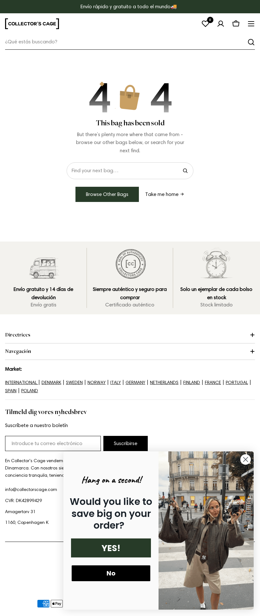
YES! (110, 548)
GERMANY (135, 382)
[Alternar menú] (251, 24)
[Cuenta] (220, 24)
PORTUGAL (237, 382)
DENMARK (51, 382)
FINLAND (191, 382)
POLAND (29, 390)
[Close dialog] (245, 459)
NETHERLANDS (164, 382)
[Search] (185, 171)
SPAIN (10, 390)
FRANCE (213, 382)
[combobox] (130, 42)
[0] (205, 24)
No (111, 573)
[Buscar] (251, 42)
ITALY (115, 382)
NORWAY (97, 382)
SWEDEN (74, 382)
